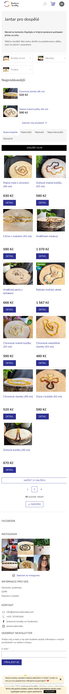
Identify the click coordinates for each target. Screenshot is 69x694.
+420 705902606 (15, 616)
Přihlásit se (11, 662)
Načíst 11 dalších (34, 480)
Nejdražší (39, 132)
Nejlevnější (26, 132)
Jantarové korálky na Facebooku (22, 621)
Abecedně (8, 138)
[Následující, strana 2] (34, 489)
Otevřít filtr (34, 147)
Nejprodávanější (55, 132)
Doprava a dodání (10, 595)
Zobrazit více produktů (33, 122)
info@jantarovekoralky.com (20, 611)
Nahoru (36, 504)
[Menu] (62, 4)
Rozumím (49, 691)
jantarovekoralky (14, 626)
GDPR (4, 591)
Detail (9, 202)
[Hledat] (45, 4)
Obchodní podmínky (12, 587)
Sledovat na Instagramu (28, 575)
